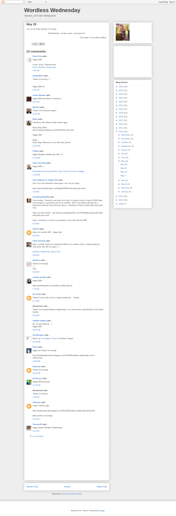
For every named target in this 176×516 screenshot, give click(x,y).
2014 (121, 131)
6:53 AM (36, 255)
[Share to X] (38, 44)
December (126, 135)
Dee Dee (36, 107)
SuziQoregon (38, 335)
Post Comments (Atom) (72, 494)
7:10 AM (36, 289)
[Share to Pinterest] (43, 44)
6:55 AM (36, 272)
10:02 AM (36, 330)
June (123, 157)
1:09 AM (36, 192)
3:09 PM (36, 397)
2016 (121, 124)
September (126, 146)
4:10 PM (36, 419)
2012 (121, 200)
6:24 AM (36, 236)
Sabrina (36, 229)
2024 (121, 94)
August (124, 150)
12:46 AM (36, 175)
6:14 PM (36, 90)
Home (67, 487)
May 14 (124, 172)
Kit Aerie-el (37, 378)
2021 (121, 105)
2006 (121, 204)
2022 (121, 102)
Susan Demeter (39, 95)
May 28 (124, 164)
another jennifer (39, 277)
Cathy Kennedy (39, 241)
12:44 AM (36, 158)
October (125, 142)
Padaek (36, 151)
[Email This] (33, 44)
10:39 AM (36, 342)
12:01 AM (36, 114)
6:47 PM (36, 102)
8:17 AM (36, 301)
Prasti (35, 347)
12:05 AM (36, 146)
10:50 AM (36, 361)
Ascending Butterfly (41, 197)
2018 (121, 117)
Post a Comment (36, 436)
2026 (121, 86)
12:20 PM (36, 385)
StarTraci (36, 260)
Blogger (102, 511)
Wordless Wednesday (52, 10)
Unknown (37, 366)
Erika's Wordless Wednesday (44, 67)
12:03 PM (36, 373)
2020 (121, 109)
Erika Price (37, 56)
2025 (121, 90)
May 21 (124, 168)
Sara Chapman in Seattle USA (45, 180)
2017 (121, 120)
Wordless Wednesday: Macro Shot (46, 252)
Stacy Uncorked (39, 163)
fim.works (37, 294)
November (126, 138)
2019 (121, 113)
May (123, 161)
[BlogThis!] (35, 44)
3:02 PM (36, 70)
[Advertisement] (66, 461)
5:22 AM (36, 224)
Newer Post (32, 487)
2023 (121, 98)
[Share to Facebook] (40, 44)
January (125, 191)
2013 (121, 196)
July (123, 153)
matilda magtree (39, 321)
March (124, 184)
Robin (35, 119)
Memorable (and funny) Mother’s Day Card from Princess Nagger (58, 171)
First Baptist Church (49, 338)
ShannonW (37, 424)
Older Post (102, 487)
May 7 (123, 176)
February (125, 188)
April (123, 180)
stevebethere (38, 76)
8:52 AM (36, 315)
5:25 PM (36, 431)
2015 (121, 128)
